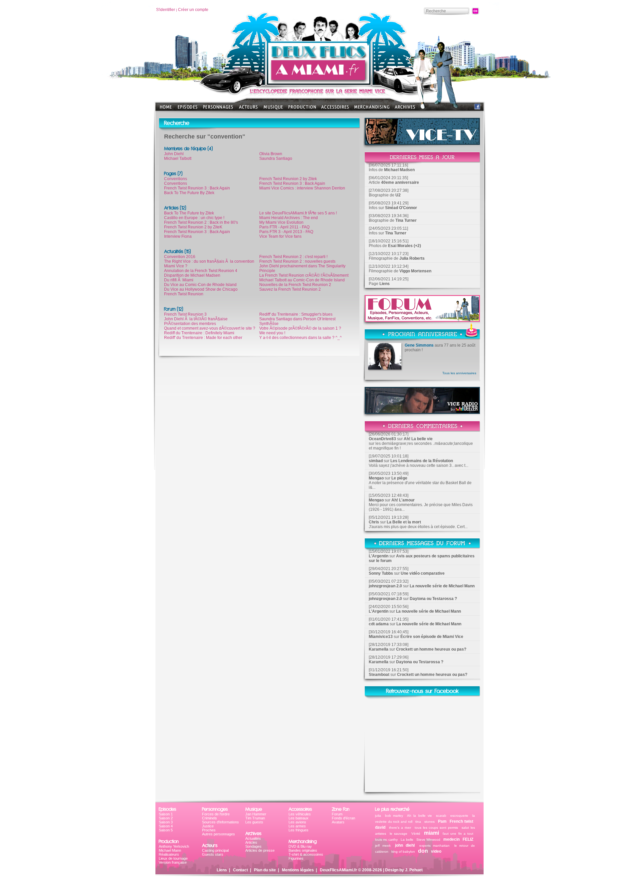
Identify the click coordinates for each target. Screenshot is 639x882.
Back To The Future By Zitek (189, 192)
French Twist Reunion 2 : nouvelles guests (297, 261)
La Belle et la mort (404, 522)
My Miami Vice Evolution (281, 222)
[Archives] (405, 109)
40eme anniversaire (400, 182)
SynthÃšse (269, 323)
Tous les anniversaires (459, 373)
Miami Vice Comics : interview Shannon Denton (302, 188)
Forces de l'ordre (216, 814)
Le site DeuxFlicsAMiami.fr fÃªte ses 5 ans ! (298, 213)
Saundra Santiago (275, 158)
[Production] (302, 109)
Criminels (209, 818)
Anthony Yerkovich (174, 846)
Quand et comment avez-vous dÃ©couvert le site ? (209, 328)
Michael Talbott (177, 158)
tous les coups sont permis (436, 827)
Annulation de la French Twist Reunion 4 (200, 270)
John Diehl (174, 153)
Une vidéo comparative (423, 573)
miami (431, 833)
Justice (208, 826)
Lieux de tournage (173, 858)
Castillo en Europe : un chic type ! (194, 217)
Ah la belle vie (419, 815)
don (423, 851)
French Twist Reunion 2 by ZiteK (193, 227)
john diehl (405, 845)
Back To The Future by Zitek (189, 213)
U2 (398, 195)
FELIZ (468, 839)
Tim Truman (255, 818)
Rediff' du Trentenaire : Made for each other (203, 337)
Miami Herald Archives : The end (288, 217)
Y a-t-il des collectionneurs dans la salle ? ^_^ (300, 337)
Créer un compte (193, 9)
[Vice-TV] (422, 143)
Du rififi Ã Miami (178, 280)
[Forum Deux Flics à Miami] (422, 320)
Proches (209, 830)
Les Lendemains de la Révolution (421, 460)
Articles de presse (260, 850)
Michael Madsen (399, 169)
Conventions (175, 178)
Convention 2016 (179, 256)
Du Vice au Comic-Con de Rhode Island (200, 284)
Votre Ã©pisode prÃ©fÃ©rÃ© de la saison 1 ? (300, 328)
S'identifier (165, 9)
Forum (337, 814)
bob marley (394, 815)
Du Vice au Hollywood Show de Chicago (201, 289)
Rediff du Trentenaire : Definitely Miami (199, 333)
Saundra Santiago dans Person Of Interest (297, 319)
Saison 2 (166, 818)
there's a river (400, 827)
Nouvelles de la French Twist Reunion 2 (295, 284)
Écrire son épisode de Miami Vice (431, 636)
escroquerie (459, 815)
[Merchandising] (372, 109)
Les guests (254, 822)
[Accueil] (319, 83)
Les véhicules (300, 814)
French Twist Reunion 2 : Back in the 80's (201, 222)
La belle (407, 839)
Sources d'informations (220, 822)
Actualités (253, 838)
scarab (441, 815)
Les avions (297, 822)
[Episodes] (187, 109)
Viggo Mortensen (415, 271)
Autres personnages (218, 834)
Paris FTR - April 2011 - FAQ (284, 227)
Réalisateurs (169, 854)
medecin (451, 839)
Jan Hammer (255, 814)
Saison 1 (166, 814)
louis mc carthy (386, 839)
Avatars (338, 822)
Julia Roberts (412, 258)
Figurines (296, 858)
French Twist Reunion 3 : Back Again (197, 188)
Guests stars (212, 854)
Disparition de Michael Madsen (192, 275)
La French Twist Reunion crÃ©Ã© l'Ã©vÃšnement (303, 275)
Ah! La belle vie (418, 439)
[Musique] (273, 109)
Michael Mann (170, 850)
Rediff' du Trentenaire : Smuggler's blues (295, 314)
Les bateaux (299, 818)
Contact (240, 870)
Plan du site (265, 870)
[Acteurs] (248, 109)
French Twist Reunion (183, 294)
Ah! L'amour (403, 500)
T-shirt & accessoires (306, 854)
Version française (173, 862)
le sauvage (398, 833)
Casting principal (215, 850)
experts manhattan (434, 845)
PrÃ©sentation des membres (190, 323)
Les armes (297, 826)
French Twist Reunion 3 (185, 314)
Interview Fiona (178, 236)
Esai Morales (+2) (404, 245)
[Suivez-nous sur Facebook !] (477, 108)
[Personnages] (218, 109)
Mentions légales (298, 870)
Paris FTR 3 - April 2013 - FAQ (286, 231)
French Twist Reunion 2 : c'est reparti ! (293, 256)
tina (418, 821)
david (380, 827)
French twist (461, 821)
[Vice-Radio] (422, 412)
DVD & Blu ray (300, 846)
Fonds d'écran (343, 818)
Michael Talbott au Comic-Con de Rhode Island (302, 280)
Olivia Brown (270, 153)
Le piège (399, 478)
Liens (384, 283)
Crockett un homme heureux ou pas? (431, 649)
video (436, 851)
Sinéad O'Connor (401, 207)
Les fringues (299, 830)
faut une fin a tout (458, 833)
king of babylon (403, 851)
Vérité (415, 833)
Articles (251, 842)
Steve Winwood (428, 839)
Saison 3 (166, 822)
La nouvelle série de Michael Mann (442, 586)
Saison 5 (166, 830)
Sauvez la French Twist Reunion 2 (290, 289)
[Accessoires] (335, 109)
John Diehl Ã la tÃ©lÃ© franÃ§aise (196, 319)
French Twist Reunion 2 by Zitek (288, 178)
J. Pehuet (414, 870)
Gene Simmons (419, 345)
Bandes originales (303, 850)
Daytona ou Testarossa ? (433, 598)
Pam (442, 821)
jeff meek (383, 845)
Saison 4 (166, 826)
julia (378, 815)
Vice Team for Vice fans (280, 236)
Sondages (253, 846)
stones (429, 821)
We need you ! (272, 333)
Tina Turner (406, 220)
